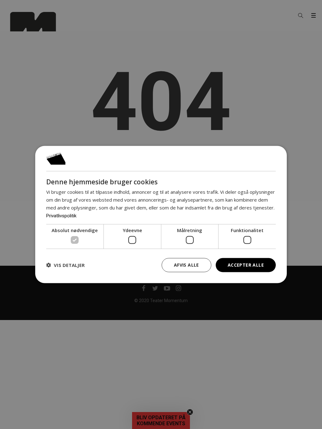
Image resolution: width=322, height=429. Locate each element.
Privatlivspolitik (61, 215)
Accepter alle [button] (246, 265)
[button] (65, 265)
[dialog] (161, 214)
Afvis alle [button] (186, 265)
